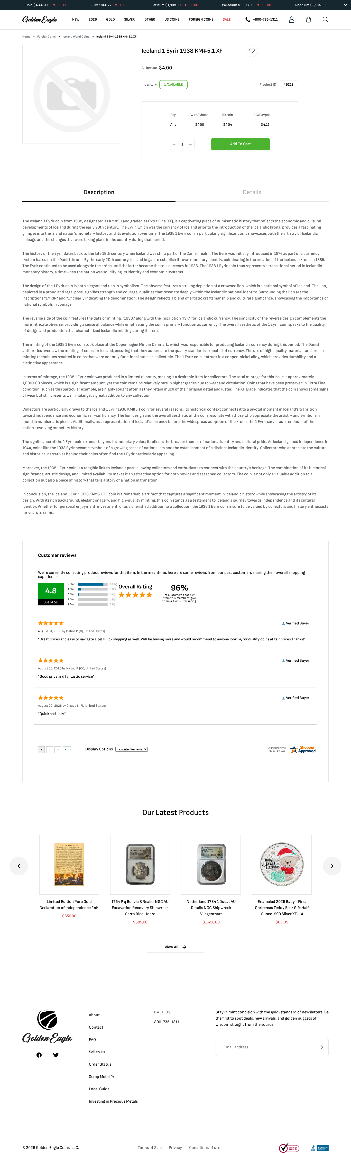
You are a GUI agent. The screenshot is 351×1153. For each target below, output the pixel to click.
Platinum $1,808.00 (174, 5)
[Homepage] (39, 19)
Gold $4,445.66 (46, 5)
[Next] (332, 866)
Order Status (100, 1064)
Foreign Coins (46, 37)
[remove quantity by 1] (174, 144)
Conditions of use (204, 1147)
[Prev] (19, 866)
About (94, 1015)
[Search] (325, 19)
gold (275, 1012)
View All (171, 947)
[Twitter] (56, 1055)
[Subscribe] (321, 1047)
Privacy (175, 1147)
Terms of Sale (150, 1147)
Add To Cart (240, 144)
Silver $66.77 (108, 5)
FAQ (92, 1039)
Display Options (99, 749)
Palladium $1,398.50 (246, 5)
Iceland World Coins (76, 37)
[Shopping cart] (309, 19)
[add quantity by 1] (190, 144)
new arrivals (265, 1018)
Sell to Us (97, 1052)
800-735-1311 (166, 1022)
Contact (96, 1027)
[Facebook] (39, 1055)
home (26, 37)
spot (239, 1018)
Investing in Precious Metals (113, 1101)
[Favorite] (252, 51)
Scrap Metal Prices (105, 1076)
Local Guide (99, 1089)
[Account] (292, 19)
